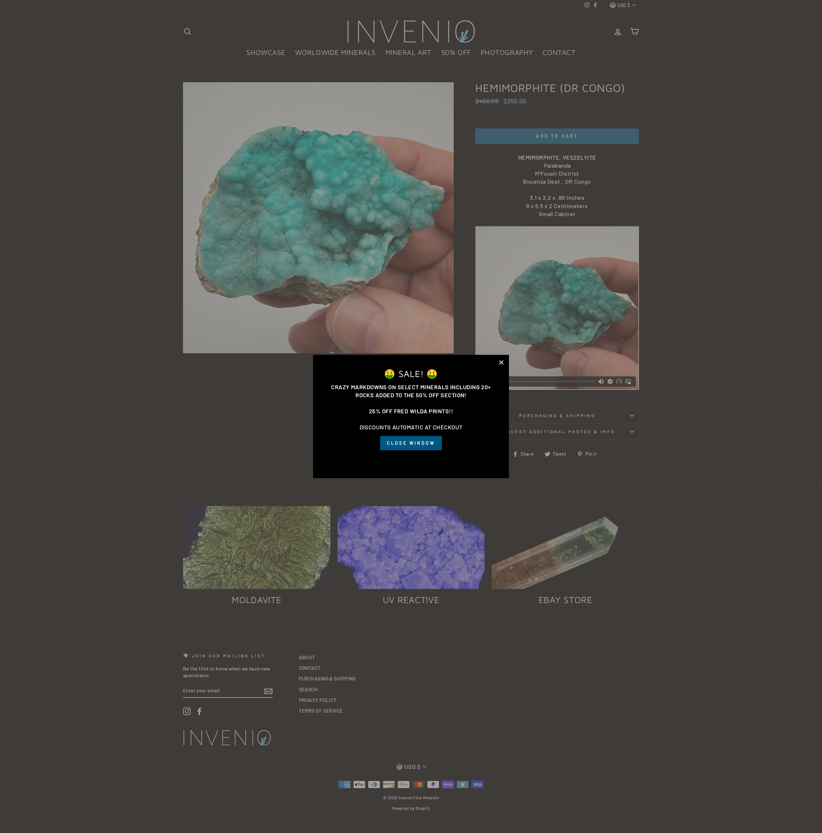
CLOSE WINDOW (411, 443)
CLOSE (411, 459)
